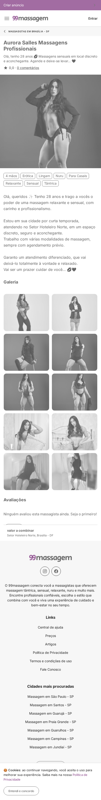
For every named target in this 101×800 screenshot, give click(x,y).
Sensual (33, 183)
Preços (50, 636)
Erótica (28, 176)
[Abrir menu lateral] (7, 18)
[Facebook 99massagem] (56, 571)
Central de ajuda (50, 627)
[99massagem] (30, 18)
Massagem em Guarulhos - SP (50, 730)
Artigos (50, 644)
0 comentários (28, 68)
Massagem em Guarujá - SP (50, 713)
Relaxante (13, 183)
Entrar (92, 18)
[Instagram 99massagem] (45, 571)
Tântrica (50, 183)
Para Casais (78, 176)
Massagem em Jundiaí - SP (51, 747)
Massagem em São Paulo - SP (50, 696)
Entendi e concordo (21, 791)
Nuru (59, 176)
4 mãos (11, 176)
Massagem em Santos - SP (50, 705)
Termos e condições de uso (51, 661)
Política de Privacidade (50, 653)
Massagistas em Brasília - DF (28, 31)
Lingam (44, 176)
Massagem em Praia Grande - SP (50, 722)
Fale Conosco (50, 669)
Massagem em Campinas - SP (50, 739)
